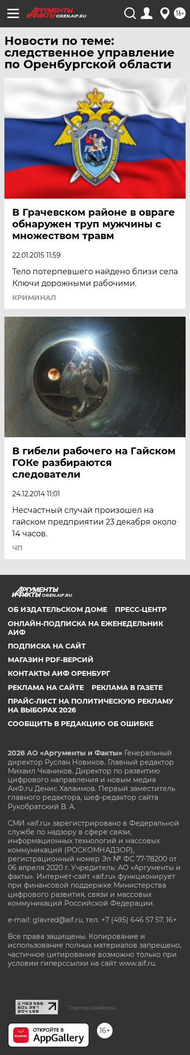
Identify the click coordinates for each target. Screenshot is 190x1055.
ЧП (17, 548)
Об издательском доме (57, 609)
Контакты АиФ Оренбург (59, 673)
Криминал (34, 297)
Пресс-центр (141, 609)
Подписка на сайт (47, 646)
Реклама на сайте (46, 687)
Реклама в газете (127, 687)
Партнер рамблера (92, 1008)
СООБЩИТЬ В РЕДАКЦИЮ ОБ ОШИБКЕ (80, 723)
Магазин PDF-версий (51, 659)
